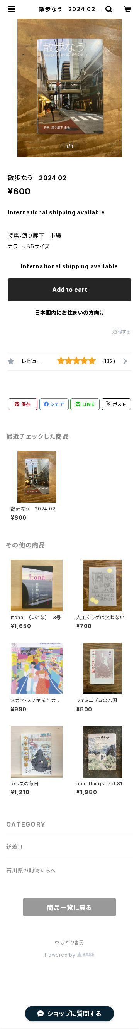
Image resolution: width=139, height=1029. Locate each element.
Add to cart (69, 289)
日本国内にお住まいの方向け (69, 312)
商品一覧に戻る (69, 907)
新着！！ (15, 847)
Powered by (61, 955)
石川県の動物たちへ (31, 870)
